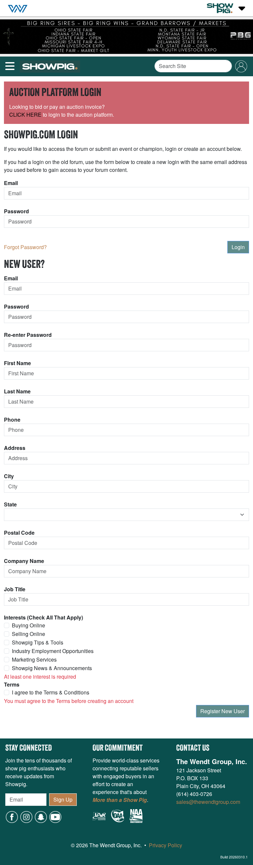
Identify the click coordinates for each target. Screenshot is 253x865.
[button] (40, 816)
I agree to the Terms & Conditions (50, 692)
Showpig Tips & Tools (37, 642)
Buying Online (28, 625)
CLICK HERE (25, 114)
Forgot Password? (25, 247)
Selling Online (28, 634)
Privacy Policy (165, 845)
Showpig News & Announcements (52, 668)
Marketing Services (34, 659)
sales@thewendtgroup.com (208, 802)
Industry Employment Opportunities (53, 651)
